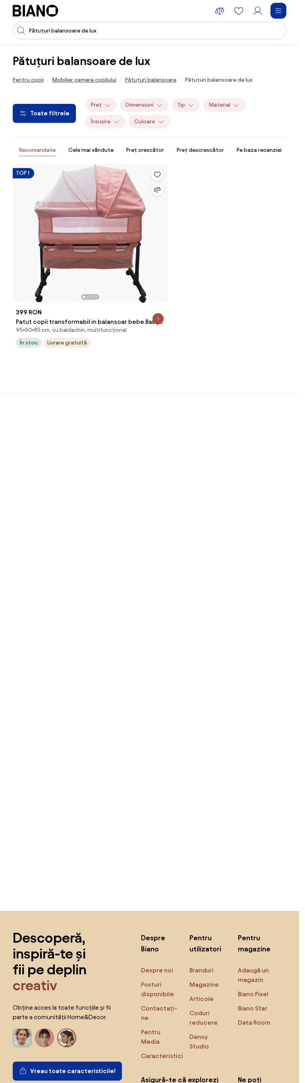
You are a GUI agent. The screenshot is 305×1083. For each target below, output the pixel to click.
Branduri (201, 970)
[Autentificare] (258, 11)
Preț (96, 105)
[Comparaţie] (157, 189)
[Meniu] (278, 11)
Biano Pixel (253, 994)
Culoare (144, 121)
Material (219, 105)
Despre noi (157, 970)
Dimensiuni (139, 105)
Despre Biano (153, 943)
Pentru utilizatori (205, 943)
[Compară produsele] (220, 11)
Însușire (100, 121)
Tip (181, 105)
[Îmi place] (157, 174)
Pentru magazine (254, 943)
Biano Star (252, 1008)
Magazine (204, 984)
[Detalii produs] (158, 318)
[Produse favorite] (239, 11)
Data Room (254, 1022)
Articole (201, 998)
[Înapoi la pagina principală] (35, 10)
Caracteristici (162, 1055)
